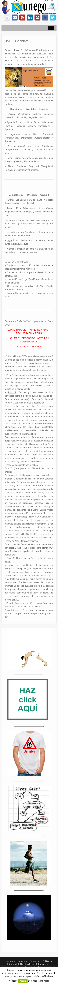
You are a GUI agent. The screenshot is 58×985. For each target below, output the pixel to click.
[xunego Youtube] (22, 17)
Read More (43, 980)
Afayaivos (10, 961)
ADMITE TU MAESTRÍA (29, 346)
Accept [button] (23, 981)
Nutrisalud (34, 961)
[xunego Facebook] (45, 17)
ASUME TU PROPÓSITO (22, 338)
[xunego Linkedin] (30, 17)
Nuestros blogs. (27, 964)
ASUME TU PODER (17, 330)
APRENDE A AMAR (39, 330)
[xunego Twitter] (53, 17)
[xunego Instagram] (7, 17)
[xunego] (29, 7)
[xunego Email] (15, 17)
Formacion (43, 964)
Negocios (22, 961)
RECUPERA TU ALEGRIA (29, 333)
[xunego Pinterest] (37, 17)
